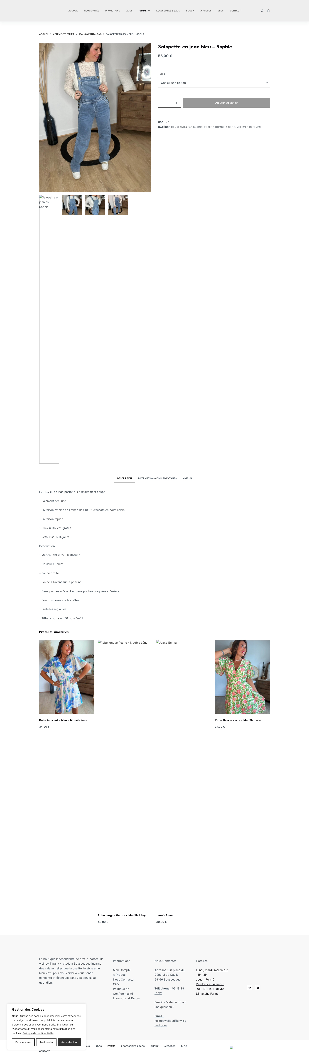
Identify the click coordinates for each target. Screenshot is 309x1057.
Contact (235, 10)
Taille (161, 73)
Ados (129, 10)
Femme (142, 10)
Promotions (112, 10)
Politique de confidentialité (38, 1033)
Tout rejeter (46, 1042)
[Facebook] (249, 987)
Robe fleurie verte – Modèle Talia (238, 720)
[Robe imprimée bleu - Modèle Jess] (66, 677)
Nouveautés (91, 10)
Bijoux (190, 10)
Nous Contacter (123, 979)
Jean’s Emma (165, 915)
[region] (46, 1027)
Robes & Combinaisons (219, 127)
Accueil (73, 10)
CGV (116, 984)
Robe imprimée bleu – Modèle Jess (63, 720)
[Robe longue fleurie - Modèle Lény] (125, 774)
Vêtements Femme (249, 127)
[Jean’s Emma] (183, 774)
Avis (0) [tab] (187, 478)
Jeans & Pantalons (189, 127)
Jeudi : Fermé (205, 979)
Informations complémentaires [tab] (157, 478)
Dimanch (202, 993)
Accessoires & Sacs (168, 10)
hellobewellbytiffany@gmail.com (170, 1020)
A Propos (206, 10)
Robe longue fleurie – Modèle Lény (122, 915)
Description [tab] (124, 478)
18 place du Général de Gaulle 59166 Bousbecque (169, 974)
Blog (221, 10)
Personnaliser (23, 1042)
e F (210, 993)
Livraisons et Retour (126, 998)
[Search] (262, 10)
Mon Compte (122, 970)
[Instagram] (257, 987)
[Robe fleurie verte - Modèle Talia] (242, 677)
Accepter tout (69, 1042)
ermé (215, 993)
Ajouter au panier (226, 102)
